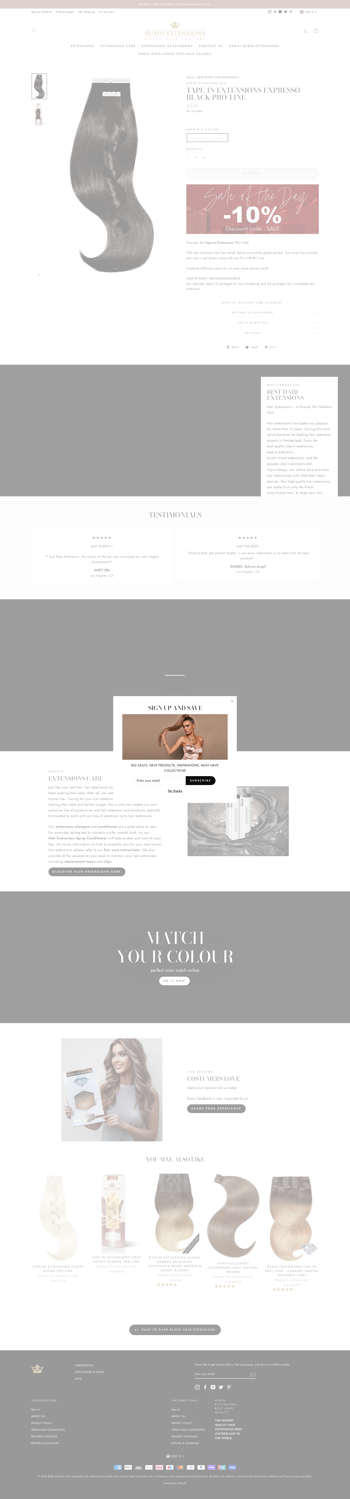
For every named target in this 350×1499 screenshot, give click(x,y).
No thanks (175, 790)
